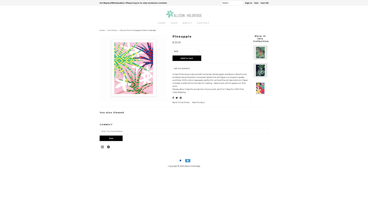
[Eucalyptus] (260, 77)
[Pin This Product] (181, 97)
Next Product (198, 102)
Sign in (248, 3)
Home (162, 23)
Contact (203, 23)
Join (256, 3)
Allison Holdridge (192, 166)
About (187, 23)
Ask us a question (182, 68)
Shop (174, 23)
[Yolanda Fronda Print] (260, 59)
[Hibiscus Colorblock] (260, 94)
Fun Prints (112, 30)
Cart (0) (264, 3)
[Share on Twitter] (177, 97)
